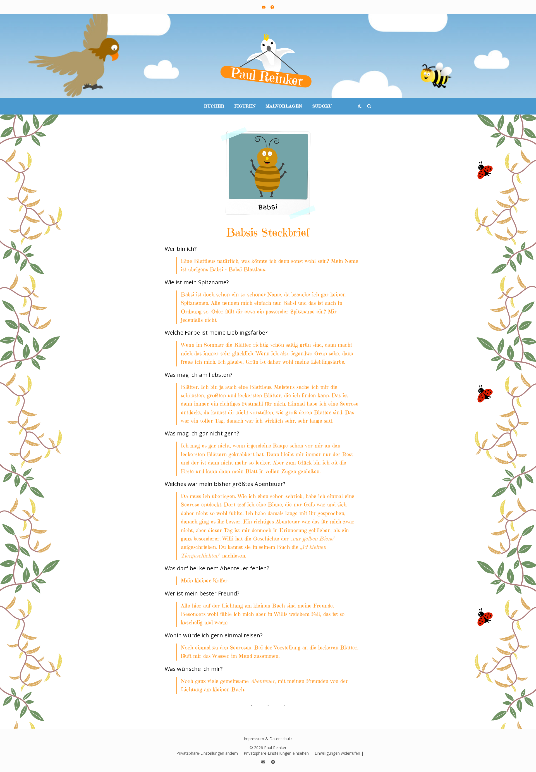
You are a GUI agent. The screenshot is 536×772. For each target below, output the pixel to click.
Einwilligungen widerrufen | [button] (339, 753)
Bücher (214, 106)
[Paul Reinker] (268, 61)
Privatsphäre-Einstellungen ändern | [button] (208, 753)
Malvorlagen (284, 106)
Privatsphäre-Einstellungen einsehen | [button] (278, 753)
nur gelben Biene (313, 538)
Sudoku (322, 106)
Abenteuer (263, 681)
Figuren (245, 106)
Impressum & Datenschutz (268, 738)
